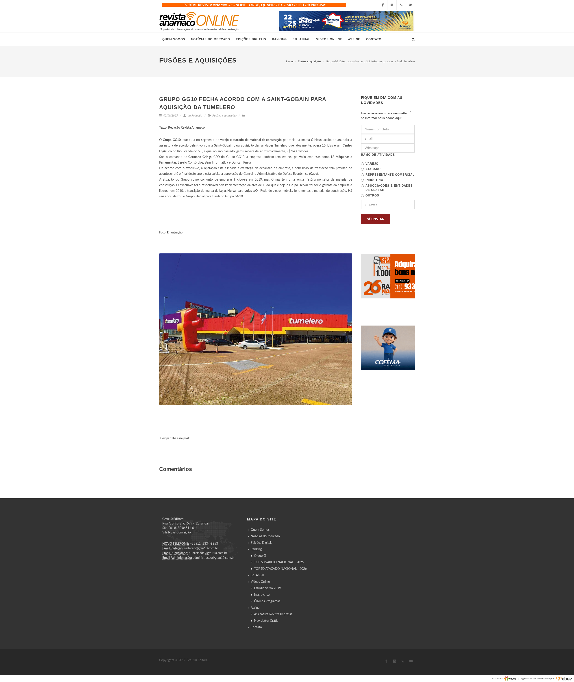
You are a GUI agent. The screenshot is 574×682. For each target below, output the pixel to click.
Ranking (256, 549)
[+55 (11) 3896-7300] (401, 5)
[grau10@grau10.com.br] (410, 5)
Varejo (371, 163)
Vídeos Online (260, 581)
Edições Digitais (261, 542)
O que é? (260, 555)
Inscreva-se (262, 594)
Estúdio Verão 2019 (267, 588)
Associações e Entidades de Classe (389, 188)
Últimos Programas (267, 601)
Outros (372, 195)
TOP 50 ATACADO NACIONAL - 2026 (280, 568)
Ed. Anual (257, 575)
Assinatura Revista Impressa (273, 614)
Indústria (374, 180)
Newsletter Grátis (266, 620)
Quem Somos (260, 529)
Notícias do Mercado (265, 536)
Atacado (373, 169)
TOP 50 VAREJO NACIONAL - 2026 (279, 562)
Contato (256, 627)
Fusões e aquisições (309, 61)
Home (289, 61)
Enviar (377, 219)
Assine (255, 607)
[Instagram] (391, 5)
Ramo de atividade (378, 154)
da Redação (194, 115)
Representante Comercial (390, 174)
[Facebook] (382, 5)
